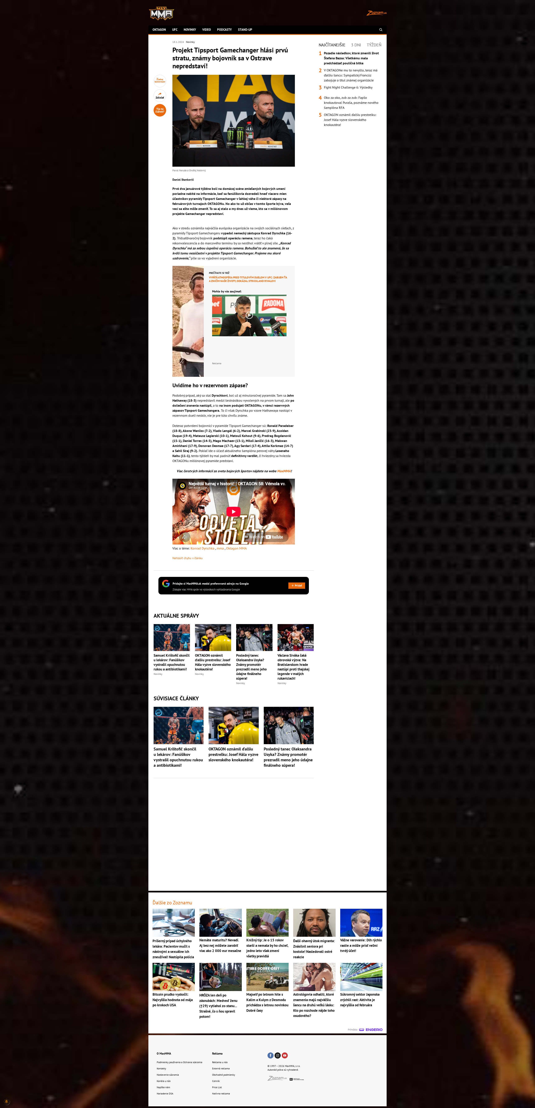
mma (221, 548)
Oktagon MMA (236, 548)
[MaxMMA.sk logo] (161, 13)
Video (206, 30)
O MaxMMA (164, 1053)
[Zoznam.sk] (279, 1079)
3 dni (356, 45)
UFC (174, 30)
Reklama (217, 1053)
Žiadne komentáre (160, 80)
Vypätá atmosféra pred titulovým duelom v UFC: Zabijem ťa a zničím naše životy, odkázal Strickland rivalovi (248, 279)
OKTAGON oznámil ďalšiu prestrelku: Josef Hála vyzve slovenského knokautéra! (213, 662)
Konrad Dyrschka (203, 548)
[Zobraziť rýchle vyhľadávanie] (381, 29)
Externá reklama (221, 1068)
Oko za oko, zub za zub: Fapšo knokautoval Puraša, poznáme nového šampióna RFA (351, 102)
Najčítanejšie (332, 45)
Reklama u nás (220, 1062)
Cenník (216, 1081)
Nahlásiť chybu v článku (187, 558)
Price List (217, 1087)
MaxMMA (284, 471)
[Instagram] (278, 1056)
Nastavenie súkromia (168, 1074)
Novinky (190, 30)
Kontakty (161, 1068)
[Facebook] (271, 1056)
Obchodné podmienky (223, 1074)
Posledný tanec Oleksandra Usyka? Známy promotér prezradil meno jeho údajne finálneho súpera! (251, 667)
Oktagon (159, 30)
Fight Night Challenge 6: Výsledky (348, 87)
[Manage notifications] (6, 1101)
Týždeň (374, 45)
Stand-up (245, 30)
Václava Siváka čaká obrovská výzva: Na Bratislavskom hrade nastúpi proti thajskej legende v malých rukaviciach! (294, 667)
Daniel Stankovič (183, 179)
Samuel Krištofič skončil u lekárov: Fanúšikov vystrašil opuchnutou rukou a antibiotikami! (172, 662)
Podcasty (224, 30)
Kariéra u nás (164, 1081)
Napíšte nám (163, 1087)
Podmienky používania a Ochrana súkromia (179, 1062)
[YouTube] (285, 1056)
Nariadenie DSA (165, 1093)
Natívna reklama (221, 1093)
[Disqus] (234, 832)
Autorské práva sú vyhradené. (283, 1069)
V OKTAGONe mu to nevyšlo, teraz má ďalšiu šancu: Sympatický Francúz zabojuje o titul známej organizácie (350, 75)
